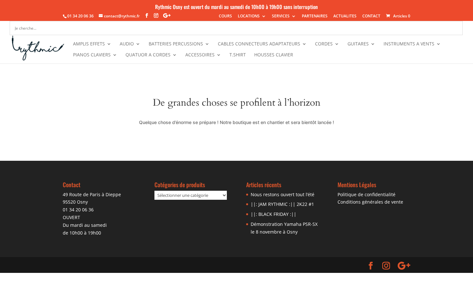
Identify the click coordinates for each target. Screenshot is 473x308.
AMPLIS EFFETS (89, 44)
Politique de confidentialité (366, 194)
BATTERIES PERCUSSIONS (176, 44)
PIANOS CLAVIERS (92, 55)
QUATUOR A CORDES (148, 55)
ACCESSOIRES (200, 55)
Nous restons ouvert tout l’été (282, 194)
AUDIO (127, 44)
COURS (225, 16)
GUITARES (358, 44)
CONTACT (371, 16)
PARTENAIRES (315, 16)
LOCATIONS (249, 16)
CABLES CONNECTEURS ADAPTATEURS (259, 44)
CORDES (324, 44)
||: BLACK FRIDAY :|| (273, 214)
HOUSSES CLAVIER (273, 55)
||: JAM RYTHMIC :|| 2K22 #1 (282, 204)
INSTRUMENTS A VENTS (409, 44)
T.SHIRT (237, 55)
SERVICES (281, 16)
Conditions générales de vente (370, 202)
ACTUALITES (345, 16)
